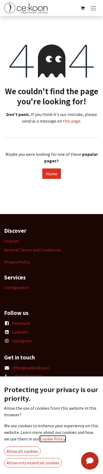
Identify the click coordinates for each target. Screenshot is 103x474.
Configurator (16, 287)
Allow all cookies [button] (22, 451)
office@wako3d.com (30, 367)
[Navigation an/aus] (93, 8)
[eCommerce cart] (82, 7)
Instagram (22, 340)
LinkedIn (20, 332)
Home (51, 173)
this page (71, 121)
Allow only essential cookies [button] (33, 462)
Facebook (21, 323)
